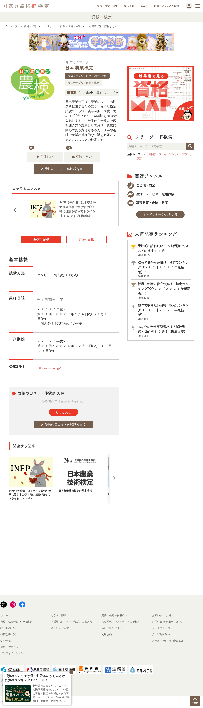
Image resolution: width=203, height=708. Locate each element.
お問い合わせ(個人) (163, 615)
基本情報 (41, 239)
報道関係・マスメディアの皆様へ (121, 621)
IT (133, 158)
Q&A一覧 (5, 640)
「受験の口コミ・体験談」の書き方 (71, 621)
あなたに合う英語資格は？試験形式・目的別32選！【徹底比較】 (162, 331)
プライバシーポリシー (165, 627)
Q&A (144, 6)
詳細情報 (86, 239)
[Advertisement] (83, 516)
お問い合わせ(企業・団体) (167, 621)
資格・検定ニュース (12, 646)
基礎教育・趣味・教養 (151, 202)
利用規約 (107, 634)
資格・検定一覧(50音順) (16, 621)
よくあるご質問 (60, 627)
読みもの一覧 (8, 627)
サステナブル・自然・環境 (83, 82)
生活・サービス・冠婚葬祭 (154, 194)
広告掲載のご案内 (112, 627)
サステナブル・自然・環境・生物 (87, 75)
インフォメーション (12, 653)
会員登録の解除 (161, 634)
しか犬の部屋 (58, 615)
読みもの (129, 6)
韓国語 (152, 154)
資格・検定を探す (107, 6)
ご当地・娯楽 (145, 185)
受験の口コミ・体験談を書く (63, 169)
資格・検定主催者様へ (114, 615)
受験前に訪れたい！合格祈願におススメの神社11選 (163, 250)
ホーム (4, 615)
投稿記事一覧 (8, 634)
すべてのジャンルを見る (160, 214)
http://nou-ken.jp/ (49, 368)
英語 (139, 158)
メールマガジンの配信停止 (167, 640)
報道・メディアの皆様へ (168, 6)
